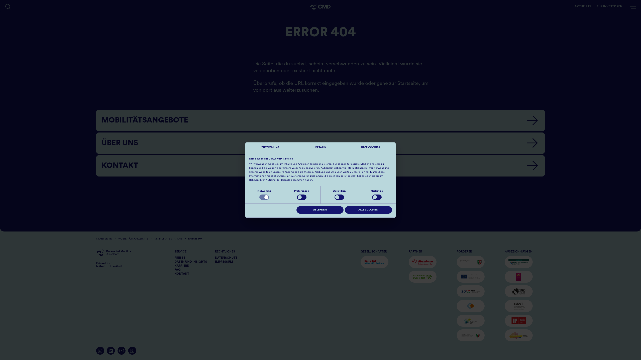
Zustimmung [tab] (270, 147)
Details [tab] (320, 147)
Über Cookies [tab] (370, 147)
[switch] (301, 197)
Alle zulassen (368, 210)
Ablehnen (320, 210)
